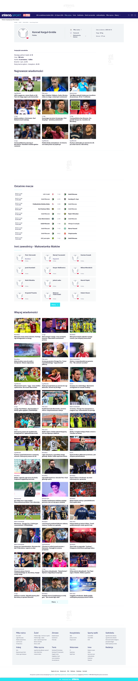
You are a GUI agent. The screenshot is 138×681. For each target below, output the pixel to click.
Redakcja (109, 647)
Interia (15, 22)
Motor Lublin (37, 643)
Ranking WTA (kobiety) (57, 650)
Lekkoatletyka (91, 656)
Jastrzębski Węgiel (110, 641)
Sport (20, 22)
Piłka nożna (25, 22)
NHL (17, 650)
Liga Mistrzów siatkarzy (111, 635)
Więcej (54, 305)
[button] (68, 15)
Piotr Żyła (54, 639)
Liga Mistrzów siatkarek (111, 637)
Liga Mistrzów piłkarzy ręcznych (41, 650)
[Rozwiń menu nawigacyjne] (135, 15)
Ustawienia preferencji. (72, 674)
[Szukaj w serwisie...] (128, 15)
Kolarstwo (90, 658)
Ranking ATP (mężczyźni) (57, 652)
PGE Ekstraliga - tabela (39, 637)
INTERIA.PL (86, 674)
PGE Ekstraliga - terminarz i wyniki (42, 635)
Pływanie (90, 660)
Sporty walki (93, 633)
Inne (89, 647)
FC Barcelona (19, 643)
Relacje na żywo (91, 650)
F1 (70, 650)
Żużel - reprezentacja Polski (40, 639)
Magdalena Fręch (56, 656)
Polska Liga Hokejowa (21, 654)
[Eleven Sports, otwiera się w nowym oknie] (26, 15)
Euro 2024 (18, 635)
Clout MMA (90, 637)
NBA (71, 635)
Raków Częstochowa (21, 639)
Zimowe (55, 633)
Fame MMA (90, 635)
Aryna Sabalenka (56, 658)
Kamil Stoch (54, 637)
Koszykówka (75, 633)
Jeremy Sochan (73, 637)
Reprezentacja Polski (21, 652)
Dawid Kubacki (55, 635)
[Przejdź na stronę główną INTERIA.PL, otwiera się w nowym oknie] (7, 15)
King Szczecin (73, 639)
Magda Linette (55, 654)
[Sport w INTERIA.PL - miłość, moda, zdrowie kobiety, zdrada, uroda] (16, 15)
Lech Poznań (19, 641)
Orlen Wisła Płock (38, 652)
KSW (89, 639)
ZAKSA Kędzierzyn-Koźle (111, 643)
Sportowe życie (91, 654)
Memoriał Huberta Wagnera (112, 639)
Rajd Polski (72, 654)
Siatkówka (110, 633)
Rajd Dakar (72, 652)
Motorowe (74, 647)
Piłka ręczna (39, 647)
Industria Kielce (37, 654)
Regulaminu (52, 674)
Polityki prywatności (61, 674)
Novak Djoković (55, 660)
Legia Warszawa (19, 637)
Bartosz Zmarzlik (38, 641)
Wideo (89, 652)
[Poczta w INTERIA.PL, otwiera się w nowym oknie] (132, 15)
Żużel (36, 633)
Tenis (54, 647)
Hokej (18, 647)
